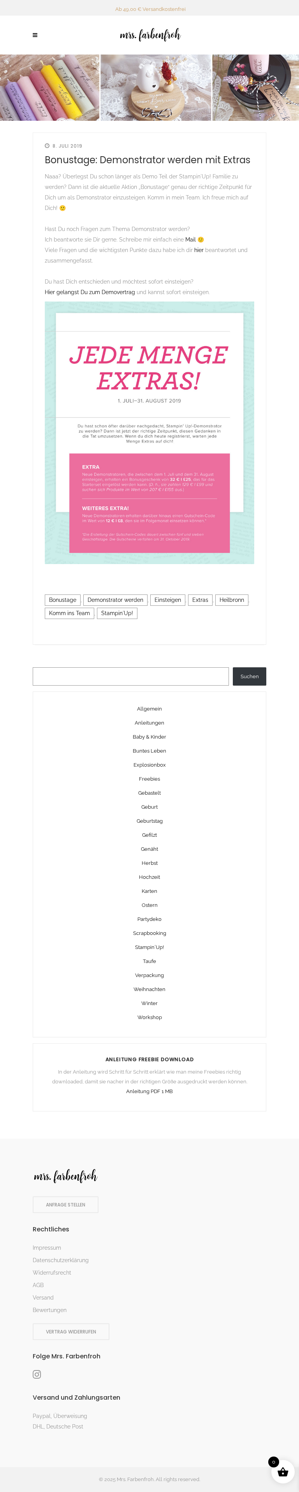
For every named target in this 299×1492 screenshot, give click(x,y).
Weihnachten (149, 989)
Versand (43, 1297)
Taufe (149, 961)
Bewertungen (50, 1310)
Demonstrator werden (115, 600)
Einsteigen (168, 600)
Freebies (149, 779)
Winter (149, 1003)
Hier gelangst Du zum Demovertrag (90, 292)
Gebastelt (149, 793)
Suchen (250, 676)
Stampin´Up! (117, 613)
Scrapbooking (149, 933)
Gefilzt (149, 835)
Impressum (47, 1248)
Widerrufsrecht (52, 1273)
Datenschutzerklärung (61, 1260)
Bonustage (62, 600)
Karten (149, 891)
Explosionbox (150, 765)
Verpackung (149, 975)
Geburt (149, 807)
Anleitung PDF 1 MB (149, 1091)
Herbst (150, 863)
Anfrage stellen (65, 1204)
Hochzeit (149, 877)
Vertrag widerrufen (71, 1331)
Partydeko (149, 919)
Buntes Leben (149, 751)
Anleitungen (149, 723)
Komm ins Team (69, 613)
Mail (191, 239)
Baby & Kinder (149, 737)
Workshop (149, 1017)
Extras (200, 600)
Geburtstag (150, 821)
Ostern (150, 905)
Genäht (149, 849)
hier (199, 250)
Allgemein (149, 709)
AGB (38, 1285)
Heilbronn (232, 600)
